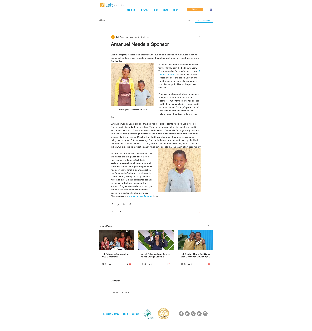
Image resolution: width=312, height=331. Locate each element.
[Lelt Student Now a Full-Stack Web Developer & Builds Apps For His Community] (195, 240)
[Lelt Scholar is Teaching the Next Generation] (116, 240)
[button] (211, 9)
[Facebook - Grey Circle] (181, 313)
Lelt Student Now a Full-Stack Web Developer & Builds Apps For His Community (195, 255)
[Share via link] (130, 204)
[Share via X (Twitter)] (118, 204)
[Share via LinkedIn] (124, 204)
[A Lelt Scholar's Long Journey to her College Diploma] (156, 240)
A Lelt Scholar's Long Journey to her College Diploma (155, 255)
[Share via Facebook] (112, 204)
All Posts (102, 20)
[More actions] (199, 37)
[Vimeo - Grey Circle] (193, 313)
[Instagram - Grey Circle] (205, 313)
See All (210, 225)
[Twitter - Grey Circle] (187, 313)
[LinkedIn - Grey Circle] (199, 313)
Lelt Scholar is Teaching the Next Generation (115, 255)
